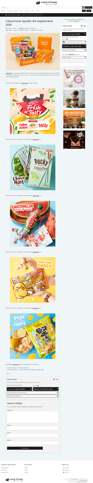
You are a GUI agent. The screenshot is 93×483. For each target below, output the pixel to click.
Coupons (16, 11)
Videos (32, 11)
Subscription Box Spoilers (14, 15)
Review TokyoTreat (67, 57)
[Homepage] (6, 15)
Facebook (66, 467)
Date (7, 28)
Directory (3, 11)
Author (32, 30)
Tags (7, 30)
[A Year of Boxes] (14, 480)
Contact (37, 11)
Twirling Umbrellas (83, 480)
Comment (10, 410)
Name (9, 425)
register (88, 10)
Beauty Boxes (4, 472)
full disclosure (76, 21)
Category (20, 28)
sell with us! (88, 7)
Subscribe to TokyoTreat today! (43, 389)
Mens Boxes (4, 470)
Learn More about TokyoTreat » (14, 396)
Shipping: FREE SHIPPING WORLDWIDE (14, 385)
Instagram (66, 470)
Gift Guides (27, 11)
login (84, 10)
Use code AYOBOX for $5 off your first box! (17, 392)
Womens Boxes (4, 467)
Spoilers (21, 11)
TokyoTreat (15, 30)
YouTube (66, 472)
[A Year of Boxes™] (46, 3)
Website (9, 440)
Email (9, 432)
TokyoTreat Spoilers (24, 30)
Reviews (26, 467)
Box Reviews (9, 11)
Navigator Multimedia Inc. (82, 481)
